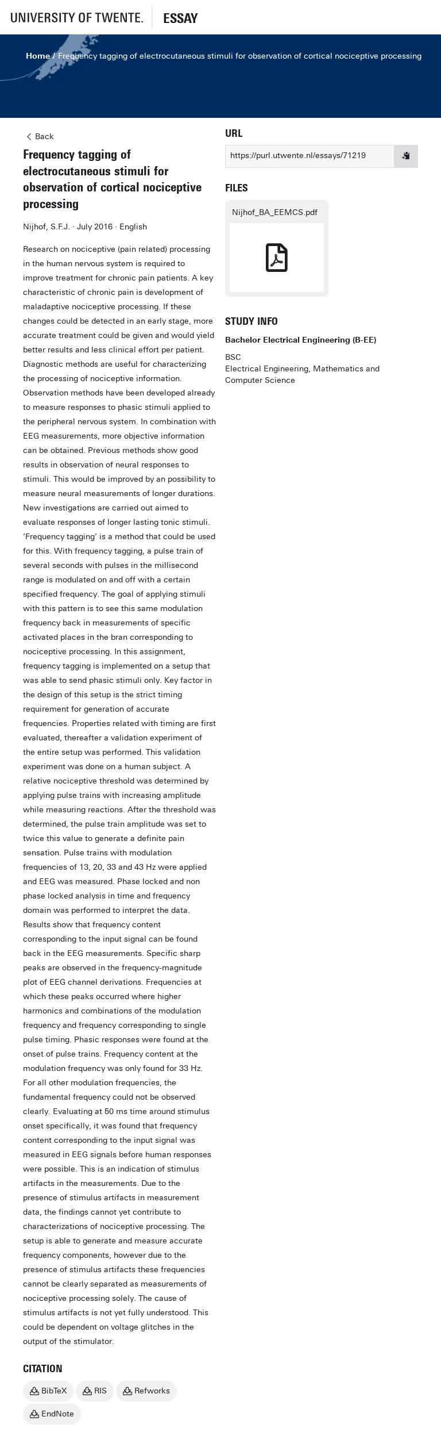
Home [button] (38, 56)
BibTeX (54, 1391)
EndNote (57, 1414)
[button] (76, 17)
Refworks (152, 1391)
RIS (100, 1391)
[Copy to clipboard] (406, 156)
